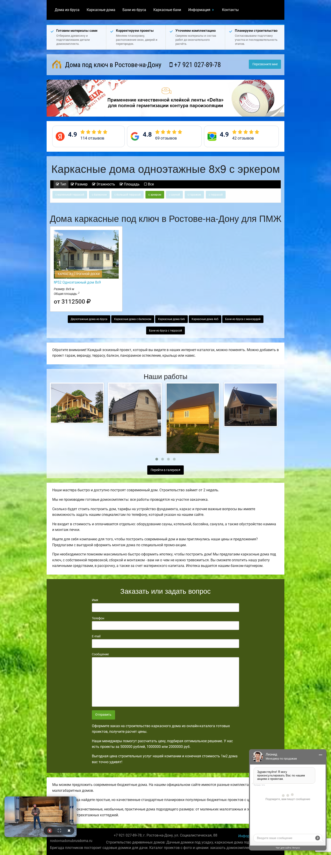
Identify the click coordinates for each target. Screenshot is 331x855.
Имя (95, 600)
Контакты (230, 10)
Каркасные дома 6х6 (171, 319)
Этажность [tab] (105, 184)
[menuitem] (67, 10)
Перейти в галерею (165, 470)
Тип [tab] (62, 184)
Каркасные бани (167, 10)
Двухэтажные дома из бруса (89, 319)
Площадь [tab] (131, 184)
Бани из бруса (134, 10)
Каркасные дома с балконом (132, 319)
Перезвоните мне (265, 64)
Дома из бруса (67, 10)
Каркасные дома (101, 10)
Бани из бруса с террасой (165, 330)
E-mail (96, 636)
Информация (199, 10)
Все (150, 184)
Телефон (98, 618)
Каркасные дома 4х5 (205, 319)
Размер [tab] (81, 184)
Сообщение (100, 654)
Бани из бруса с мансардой (243, 319)
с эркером (154, 194)
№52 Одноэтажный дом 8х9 (77, 282)
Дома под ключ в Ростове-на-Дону (112, 65)
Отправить (103, 715)
